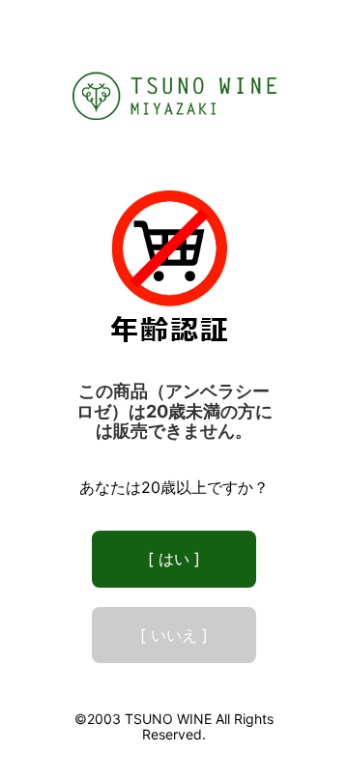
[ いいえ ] (174, 635)
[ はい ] (174, 558)
